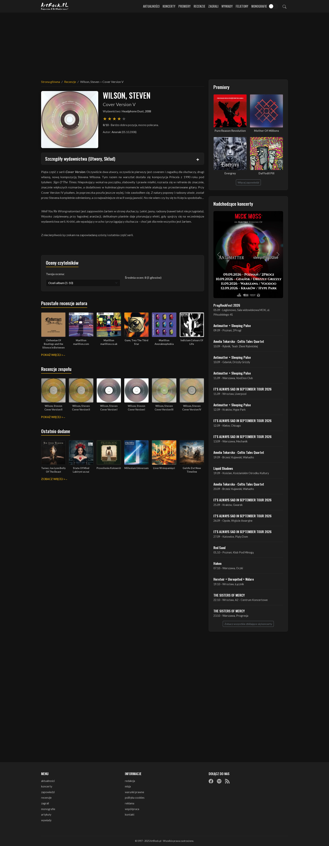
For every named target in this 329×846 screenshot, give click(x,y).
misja (128, 786)
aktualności (48, 781)
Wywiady (227, 6)
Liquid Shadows (223, 468)
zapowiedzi (48, 792)
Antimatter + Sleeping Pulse (232, 325)
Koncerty (169, 6)
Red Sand (219, 547)
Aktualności (151, 6)
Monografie (259, 6)
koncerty (46, 786)
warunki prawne (134, 792)
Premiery (184, 6)
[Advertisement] (164, 43)
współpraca (132, 809)
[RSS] (227, 781)
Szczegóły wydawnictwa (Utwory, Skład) (80, 158)
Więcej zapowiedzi (248, 182)
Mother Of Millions (266, 130)
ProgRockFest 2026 (226, 305)
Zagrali (213, 6)
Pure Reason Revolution (230, 130)
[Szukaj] (284, 6)
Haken (217, 563)
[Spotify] (219, 781)
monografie (48, 809)
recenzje (46, 797)
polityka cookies (135, 797)
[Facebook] (211, 781)
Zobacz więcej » (53, 479)
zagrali (45, 803)
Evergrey (230, 173)
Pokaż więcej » (52, 354)
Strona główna (50, 81)
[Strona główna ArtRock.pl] (55, 6)
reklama (129, 803)
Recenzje (199, 6)
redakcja (130, 781)
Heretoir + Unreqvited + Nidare (233, 579)
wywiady (46, 820)
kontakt (129, 814)
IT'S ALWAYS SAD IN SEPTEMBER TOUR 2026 (242, 388)
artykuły (46, 814)
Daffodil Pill (266, 173)
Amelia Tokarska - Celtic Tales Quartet (238, 341)
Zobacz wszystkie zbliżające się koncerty (248, 623)
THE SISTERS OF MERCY (229, 595)
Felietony (242, 6)
